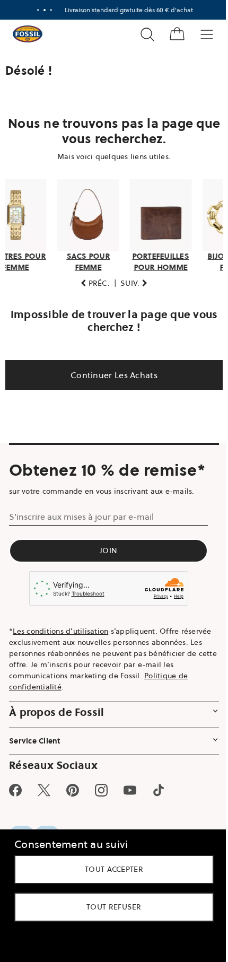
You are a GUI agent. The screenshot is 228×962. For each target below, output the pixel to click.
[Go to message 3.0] (47, 10)
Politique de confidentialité (58, 683)
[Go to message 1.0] (34, 10)
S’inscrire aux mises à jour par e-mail (81, 514)
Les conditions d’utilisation (60, 628)
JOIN (108, 548)
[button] (91, 280)
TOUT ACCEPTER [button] (110, 869)
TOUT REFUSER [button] (110, 907)
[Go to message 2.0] (41, 10)
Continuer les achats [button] (110, 372)
